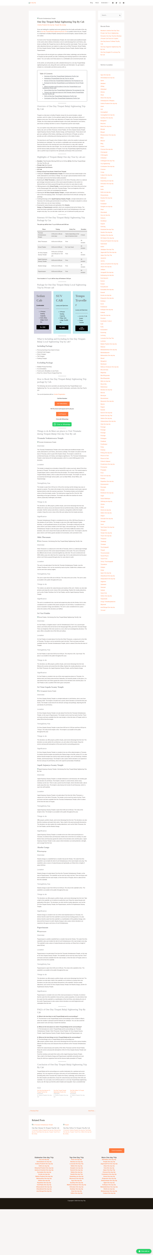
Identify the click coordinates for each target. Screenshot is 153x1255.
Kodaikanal (104, 306)
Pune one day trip (106, 475)
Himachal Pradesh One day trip (109, 241)
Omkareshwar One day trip (108, 421)
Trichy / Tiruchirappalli (107, 561)
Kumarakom (104, 329)
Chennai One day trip (107, 149)
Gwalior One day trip (106, 232)
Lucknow (103, 341)
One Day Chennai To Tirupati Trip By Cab (45, 1128)
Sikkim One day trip (106, 513)
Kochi (102, 304)
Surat (102, 524)
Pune (102, 472)
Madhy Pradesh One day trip (109, 344)
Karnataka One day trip (107, 289)
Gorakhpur (104, 221)
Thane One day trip (106, 535)
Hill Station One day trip (107, 238)
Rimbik (103, 490)
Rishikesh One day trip (107, 493)
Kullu (102, 326)
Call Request (62, 414)
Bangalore (103, 120)
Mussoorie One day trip (107, 401)
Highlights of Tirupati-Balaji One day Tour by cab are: (59, 78)
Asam (102, 106)
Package (103, 427)
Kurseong (103, 332)
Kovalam (103, 318)
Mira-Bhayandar (105, 375)
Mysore (103, 404)
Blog (91, 2)
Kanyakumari (104, 286)
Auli (102, 109)
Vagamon (103, 581)
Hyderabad (104, 243)
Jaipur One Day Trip (106, 255)
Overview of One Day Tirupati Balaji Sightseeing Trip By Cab (61, 76)
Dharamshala (104, 195)
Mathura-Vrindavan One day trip (109, 367)
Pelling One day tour (106, 452)
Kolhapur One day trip (107, 309)
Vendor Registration (59, 394)
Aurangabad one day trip (108, 115)
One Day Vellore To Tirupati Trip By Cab (76, 1128)
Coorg (102, 172)
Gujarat (103, 223)
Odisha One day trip (106, 418)
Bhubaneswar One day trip (108, 135)
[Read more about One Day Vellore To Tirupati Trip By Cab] (66, 1124)
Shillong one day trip (106, 501)
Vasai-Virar (104, 593)
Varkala (103, 590)
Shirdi (102, 507)
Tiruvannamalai (105, 553)
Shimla (103, 504)
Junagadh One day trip (107, 272)
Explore (103, 201)
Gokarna (103, 218)
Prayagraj (103, 470)
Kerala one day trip (106, 295)
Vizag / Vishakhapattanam (108, 601)
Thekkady (103, 541)
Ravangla (103, 487)
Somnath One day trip (107, 518)
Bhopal (103, 132)
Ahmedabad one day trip (107, 77)
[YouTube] (123, 3)
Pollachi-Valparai (105, 461)
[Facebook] (113, 3)
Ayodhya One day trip (107, 117)
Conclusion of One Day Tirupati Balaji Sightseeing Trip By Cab (62, 98)
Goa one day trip (105, 215)
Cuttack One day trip (106, 175)
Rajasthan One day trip (107, 481)
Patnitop (103, 450)
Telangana (104, 530)
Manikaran (104, 364)
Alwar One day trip (106, 97)
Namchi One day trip (106, 412)
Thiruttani (103, 544)
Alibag (102, 86)
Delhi (102, 186)
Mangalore (104, 361)
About (97, 2)
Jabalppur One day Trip (107, 249)
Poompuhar (104, 467)
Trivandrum (104, 564)
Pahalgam (103, 438)
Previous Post (33, 1110)
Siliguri (103, 515)
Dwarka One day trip (106, 198)
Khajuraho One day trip (107, 298)
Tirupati (57, 25)
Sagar (102, 495)
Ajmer (102, 80)
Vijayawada (104, 598)
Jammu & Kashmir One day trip (109, 263)
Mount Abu (104, 384)
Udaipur (103, 567)
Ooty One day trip (105, 424)
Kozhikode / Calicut (106, 321)
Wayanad (103, 604)
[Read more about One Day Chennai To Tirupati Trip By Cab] (42, 1124)
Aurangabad (104, 112)
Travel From (56, 1132)
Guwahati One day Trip (107, 229)
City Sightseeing (105, 163)
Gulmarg (103, 226)
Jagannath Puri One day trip (108, 252)
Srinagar (103, 521)
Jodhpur (103, 269)
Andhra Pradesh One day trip (46, 25)
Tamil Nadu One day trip (42, 1132)
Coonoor (103, 169)
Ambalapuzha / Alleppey (107, 100)
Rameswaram (104, 484)
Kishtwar (103, 301)
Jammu (103, 261)
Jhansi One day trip (106, 266)
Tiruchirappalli (105, 547)
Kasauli (103, 292)
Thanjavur (103, 538)
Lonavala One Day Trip (107, 338)
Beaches (103, 123)
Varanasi (103, 587)
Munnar (103, 392)
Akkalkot (103, 83)
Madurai (103, 347)
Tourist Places (105, 555)
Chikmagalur (104, 155)
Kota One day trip (105, 315)
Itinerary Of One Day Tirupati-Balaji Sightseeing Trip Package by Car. (63, 80)
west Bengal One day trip (108, 607)
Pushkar (103, 478)
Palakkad (103, 441)
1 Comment (35, 1130)
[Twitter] (116, 3)
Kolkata (103, 312)
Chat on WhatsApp (63, 424)
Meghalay (103, 372)
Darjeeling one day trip (107, 180)
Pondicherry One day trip (108, 464)
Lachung (103, 335)
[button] (108, 3)
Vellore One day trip (86, 1132)
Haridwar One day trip (107, 235)
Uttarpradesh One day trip (108, 578)
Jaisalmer (103, 258)
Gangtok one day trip (106, 206)
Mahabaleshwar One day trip (109, 349)
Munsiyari (103, 395)
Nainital (103, 409)
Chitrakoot (103, 158)
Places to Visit (105, 455)
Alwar (102, 95)
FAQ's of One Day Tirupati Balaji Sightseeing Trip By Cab (60, 96)
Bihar (102, 138)
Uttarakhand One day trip (108, 576)
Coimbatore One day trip (107, 166)
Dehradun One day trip (107, 183)
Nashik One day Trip (106, 415)
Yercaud (103, 610)
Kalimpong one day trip (107, 275)
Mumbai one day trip (106, 389)
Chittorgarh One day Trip (107, 160)
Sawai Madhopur (105, 498)
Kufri (102, 324)
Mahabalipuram (105, 352)
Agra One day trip (105, 75)
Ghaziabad (104, 212)
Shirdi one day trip (106, 510)
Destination (104, 2)
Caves (102, 146)
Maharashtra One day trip (108, 355)
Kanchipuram (104, 278)
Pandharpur (104, 444)
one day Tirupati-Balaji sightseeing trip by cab (54, 31)
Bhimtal (103, 129)
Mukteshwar (104, 387)
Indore (102, 246)
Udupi (102, 570)
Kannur (103, 281)
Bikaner (103, 140)
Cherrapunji (104, 152)
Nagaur (103, 407)
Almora (103, 92)
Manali (102, 358)
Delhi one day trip (106, 192)
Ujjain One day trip (106, 573)
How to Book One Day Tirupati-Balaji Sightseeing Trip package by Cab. (64, 90)
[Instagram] (120, 3)
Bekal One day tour (106, 126)
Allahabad (103, 89)
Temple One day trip (106, 533)
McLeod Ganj (104, 369)
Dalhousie (103, 178)
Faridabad (103, 203)
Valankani (103, 584)
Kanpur (103, 284)
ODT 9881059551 (62, 403)
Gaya (102, 209)
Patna (102, 447)
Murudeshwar (104, 398)
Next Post (91, 1110)
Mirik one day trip (105, 381)
